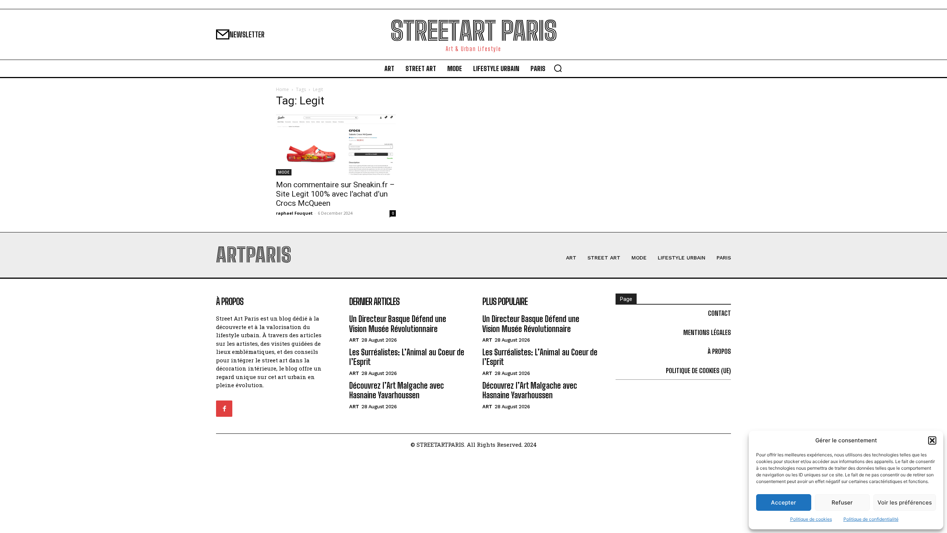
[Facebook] (224, 408)
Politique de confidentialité (871, 519)
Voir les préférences (904, 502)
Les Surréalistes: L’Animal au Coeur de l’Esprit (406, 357)
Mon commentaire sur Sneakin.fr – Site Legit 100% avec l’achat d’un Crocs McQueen (335, 194)
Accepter (783, 502)
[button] (932, 440)
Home (282, 89)
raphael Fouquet (294, 213)
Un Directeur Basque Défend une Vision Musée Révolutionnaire (397, 323)
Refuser (842, 502)
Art (354, 340)
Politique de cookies (811, 519)
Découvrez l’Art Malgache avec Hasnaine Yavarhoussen (396, 390)
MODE (283, 172)
